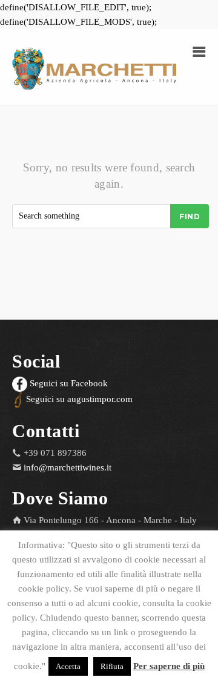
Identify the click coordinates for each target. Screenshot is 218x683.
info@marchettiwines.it (67, 467)
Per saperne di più (169, 666)
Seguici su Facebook (67, 383)
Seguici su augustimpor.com (78, 399)
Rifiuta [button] (112, 666)
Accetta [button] (68, 666)
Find (189, 216)
